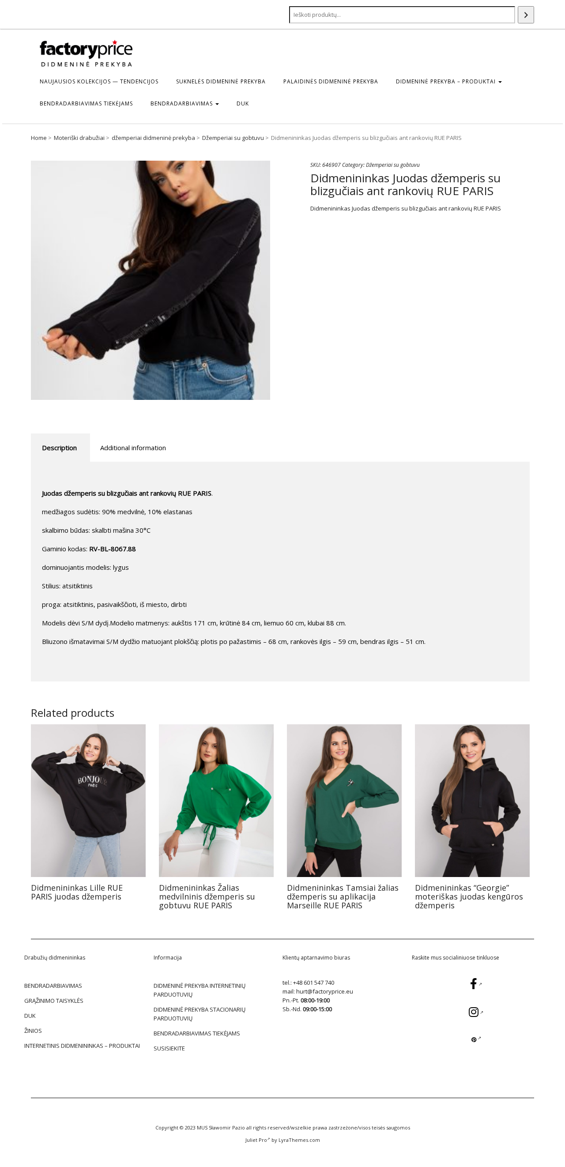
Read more (88, 800)
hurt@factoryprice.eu (324, 991)
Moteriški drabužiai (79, 138)
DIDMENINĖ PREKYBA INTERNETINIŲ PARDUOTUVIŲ (199, 990)
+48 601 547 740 (313, 982)
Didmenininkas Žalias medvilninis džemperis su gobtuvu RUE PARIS (207, 896)
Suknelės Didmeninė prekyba (221, 81)
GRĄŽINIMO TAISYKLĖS (53, 1001)
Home (39, 138)
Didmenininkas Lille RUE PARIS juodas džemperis (77, 892)
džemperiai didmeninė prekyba (153, 138)
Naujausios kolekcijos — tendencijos (99, 81)
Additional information (133, 447)
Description (59, 447)
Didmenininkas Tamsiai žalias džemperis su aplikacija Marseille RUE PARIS (343, 896)
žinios (33, 1031)
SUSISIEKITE (169, 1048)
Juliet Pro (256, 1140)
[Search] (526, 14)
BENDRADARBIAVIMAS (183, 103)
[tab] (59, 447)
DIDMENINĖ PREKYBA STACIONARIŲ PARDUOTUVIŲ (199, 1013)
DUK (243, 103)
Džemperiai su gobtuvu (233, 138)
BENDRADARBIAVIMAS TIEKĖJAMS (86, 103)
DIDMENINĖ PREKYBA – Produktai (446, 81)
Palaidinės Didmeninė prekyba (330, 81)
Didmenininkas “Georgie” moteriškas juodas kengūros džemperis (469, 896)
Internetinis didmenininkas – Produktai (82, 1046)
